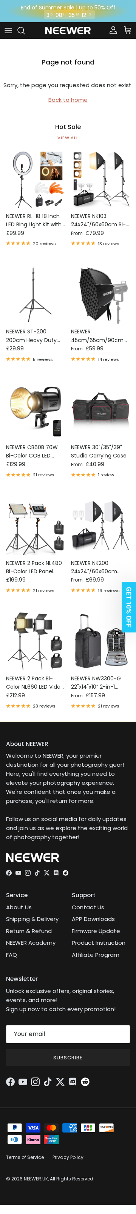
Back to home (68, 100)
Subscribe (68, 1057)
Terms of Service (25, 1157)
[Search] (25, 30)
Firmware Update (96, 931)
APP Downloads (93, 919)
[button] (126, 607)
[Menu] (8, 30)
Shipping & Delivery (32, 919)
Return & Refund (29, 931)
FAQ (11, 955)
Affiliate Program (95, 955)
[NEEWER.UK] (68, 31)
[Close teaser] (117, 633)
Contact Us (88, 907)
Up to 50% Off (97, 7)
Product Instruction (98, 943)
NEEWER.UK (36, 1179)
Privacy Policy (68, 1157)
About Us (19, 907)
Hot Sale (68, 127)
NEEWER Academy (31, 943)
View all (68, 138)
